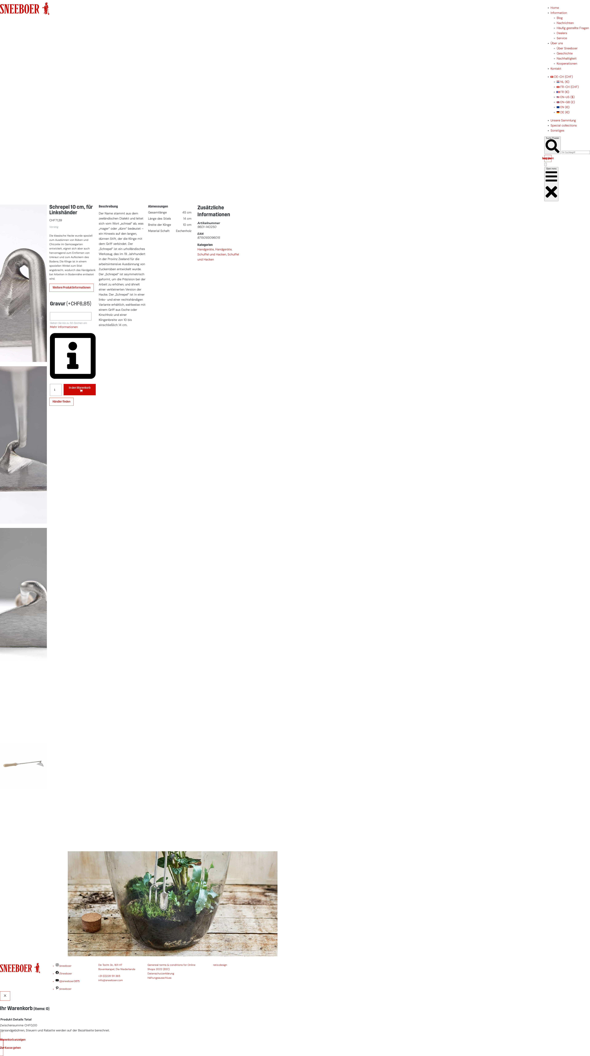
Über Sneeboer (567, 48)
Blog (560, 18)
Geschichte (565, 53)
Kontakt (556, 68)
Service (562, 38)
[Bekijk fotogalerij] (23, 843)
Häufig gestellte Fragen (573, 28)
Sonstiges (557, 130)
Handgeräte (205, 249)
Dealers (562, 33)
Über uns (557, 43)
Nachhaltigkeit (567, 58)
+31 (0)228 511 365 (109, 976)
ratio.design (220, 965)
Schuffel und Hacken (211, 254)
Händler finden (61, 401)
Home (555, 8)
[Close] (5, 996)
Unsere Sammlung (563, 120)
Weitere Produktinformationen (71, 287)
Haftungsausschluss (159, 978)
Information (559, 13)
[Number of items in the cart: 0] (545, 164)
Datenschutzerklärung (161, 973)
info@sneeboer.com (110, 980)
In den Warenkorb (79, 387)
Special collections (564, 125)
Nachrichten (565, 23)
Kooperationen (567, 63)
